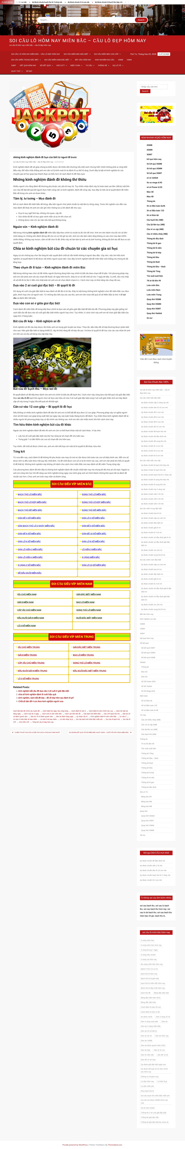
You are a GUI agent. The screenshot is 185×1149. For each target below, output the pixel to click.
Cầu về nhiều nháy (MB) (157, 233)
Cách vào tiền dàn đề (72, 714)
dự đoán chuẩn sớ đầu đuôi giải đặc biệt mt (155, 543)
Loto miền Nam (153, 290)
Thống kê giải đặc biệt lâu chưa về (154, 1122)
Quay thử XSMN (154, 304)
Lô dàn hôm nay (147, 1081)
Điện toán (75, 65)
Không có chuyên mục (150, 1077)
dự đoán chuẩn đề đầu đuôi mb (153, 436)
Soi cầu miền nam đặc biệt (56, 60)
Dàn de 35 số (146, 1036)
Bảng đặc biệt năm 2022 (150, 998)
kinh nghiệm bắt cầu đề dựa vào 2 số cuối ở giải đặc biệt (43, 691)
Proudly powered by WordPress (75, 1145)
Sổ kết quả (45, 65)
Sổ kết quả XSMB (154, 163)
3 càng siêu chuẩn (148, 955)
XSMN (129, 60)
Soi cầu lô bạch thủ (113, 719)
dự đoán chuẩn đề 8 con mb (152, 422)
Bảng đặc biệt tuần (148, 1002)
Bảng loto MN (146, 802)
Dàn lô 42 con (159, 1050)
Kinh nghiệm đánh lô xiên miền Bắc (103, 716)
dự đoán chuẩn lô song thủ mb (116, 2)
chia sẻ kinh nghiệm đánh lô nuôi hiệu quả (37, 694)
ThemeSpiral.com (115, 1145)
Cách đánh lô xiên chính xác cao (101, 711)
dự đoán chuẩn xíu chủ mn (152, 605)
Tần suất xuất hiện (155, 276)
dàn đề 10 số (163, 1055)
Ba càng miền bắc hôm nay (152, 964)
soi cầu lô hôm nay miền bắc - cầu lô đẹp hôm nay (33, 162)
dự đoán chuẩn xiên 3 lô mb (152, 499)
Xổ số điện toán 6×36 (149, 710)
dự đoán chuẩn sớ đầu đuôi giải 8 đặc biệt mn (156, 590)
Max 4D (150, 196)
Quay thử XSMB (154, 299)
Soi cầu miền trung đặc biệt (25, 60)
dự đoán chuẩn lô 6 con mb (152, 451)
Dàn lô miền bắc (147, 1055)
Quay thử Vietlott (154, 313)
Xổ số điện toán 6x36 (156, 205)
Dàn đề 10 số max (148, 1060)
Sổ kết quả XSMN (154, 168)
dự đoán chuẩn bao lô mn (151, 569)
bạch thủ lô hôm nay (149, 974)
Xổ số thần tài (153, 215)
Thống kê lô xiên (154, 247)
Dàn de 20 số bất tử (149, 1031)
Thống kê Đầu (153, 257)
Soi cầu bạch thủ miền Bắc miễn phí (89, 719)
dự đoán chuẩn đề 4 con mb (152, 412)
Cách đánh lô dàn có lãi (150, 1012)
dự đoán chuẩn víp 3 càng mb (153, 489)
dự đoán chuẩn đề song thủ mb (153, 441)
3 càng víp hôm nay (149, 959)
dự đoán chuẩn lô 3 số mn (151, 584)
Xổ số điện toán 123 (155, 210)
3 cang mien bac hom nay (151, 945)
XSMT (13, 65)
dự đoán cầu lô (82, 716)
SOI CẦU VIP (24, 722)
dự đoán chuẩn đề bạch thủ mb (153, 431)
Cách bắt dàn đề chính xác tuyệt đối (26, 711)
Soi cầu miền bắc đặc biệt (76, 54)
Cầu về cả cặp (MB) (155, 229)
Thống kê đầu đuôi (155, 238)
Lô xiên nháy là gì (66, 719)
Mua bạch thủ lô (147, 1091)
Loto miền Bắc (153, 285)
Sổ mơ (29, 71)
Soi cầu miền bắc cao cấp (106, 54)
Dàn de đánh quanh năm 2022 (153, 1045)
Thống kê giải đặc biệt (150, 1117)
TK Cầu (89, 65)
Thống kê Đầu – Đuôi (156, 266)
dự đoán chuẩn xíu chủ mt (151, 550)
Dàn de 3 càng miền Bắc (151, 1026)
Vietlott (60, 65)
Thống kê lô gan (154, 243)
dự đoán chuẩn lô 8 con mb (152, 456)
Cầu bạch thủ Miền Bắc (92, 714)
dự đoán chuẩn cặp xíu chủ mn (153, 565)
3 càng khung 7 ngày (149, 950)
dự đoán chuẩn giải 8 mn (151, 579)
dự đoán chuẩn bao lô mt (151, 513)
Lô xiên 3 (123, 716)
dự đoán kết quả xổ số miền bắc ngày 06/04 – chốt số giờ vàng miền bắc (99, 732)
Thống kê (102, 65)
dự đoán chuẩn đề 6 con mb (152, 417)
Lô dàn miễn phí (147, 1086)
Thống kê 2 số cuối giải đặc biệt (153, 1113)
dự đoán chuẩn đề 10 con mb (153, 427)
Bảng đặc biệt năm (161, 993)
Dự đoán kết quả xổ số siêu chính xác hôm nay (154, 1070)
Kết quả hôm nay (28, 65)
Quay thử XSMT (154, 308)
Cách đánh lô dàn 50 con (151, 1007)
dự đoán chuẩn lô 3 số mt (151, 532)
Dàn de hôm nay (162, 1036)
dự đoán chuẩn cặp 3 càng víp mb (155, 403)
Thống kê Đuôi (153, 262)
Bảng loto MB (146, 806)
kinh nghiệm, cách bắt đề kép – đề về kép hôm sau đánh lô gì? (46, 698)
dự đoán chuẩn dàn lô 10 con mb (154, 407)
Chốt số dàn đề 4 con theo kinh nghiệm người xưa (40, 701)
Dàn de (165, 1021)
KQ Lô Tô (117, 65)
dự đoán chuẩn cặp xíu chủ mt (153, 518)
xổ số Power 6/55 (154, 187)
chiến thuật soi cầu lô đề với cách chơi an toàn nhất (37, 732)
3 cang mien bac (147, 940)
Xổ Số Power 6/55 (148, 681)
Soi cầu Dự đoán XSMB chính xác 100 (154, 1101)
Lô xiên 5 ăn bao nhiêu (48, 719)
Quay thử (15, 71)
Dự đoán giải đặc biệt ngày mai (153, 1064)
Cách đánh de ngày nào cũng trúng (55, 711)
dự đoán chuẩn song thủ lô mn (153, 609)
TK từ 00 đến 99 (154, 280)
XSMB (120, 60)
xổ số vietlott (152, 177)
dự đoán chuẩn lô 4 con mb (54, 2)
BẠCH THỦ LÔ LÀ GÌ (149, 969)
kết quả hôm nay (154, 159)
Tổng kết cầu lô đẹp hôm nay (43, 722)
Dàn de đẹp (145, 1050)
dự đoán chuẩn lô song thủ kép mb (155, 480)
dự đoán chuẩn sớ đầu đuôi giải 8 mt (156, 537)
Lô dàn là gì (162, 1081)
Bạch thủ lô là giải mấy (150, 978)
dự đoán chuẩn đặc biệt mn (152, 574)
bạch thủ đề (145, 993)
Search (145, 91)
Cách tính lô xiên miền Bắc (52, 714)
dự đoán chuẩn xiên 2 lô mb (152, 494)
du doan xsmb (146, 1017)
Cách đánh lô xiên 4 (78, 711)
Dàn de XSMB (146, 1041)
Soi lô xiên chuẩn (148, 1108)
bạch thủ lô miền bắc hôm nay (153, 983)
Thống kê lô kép (154, 252)
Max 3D (150, 191)
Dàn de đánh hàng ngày (64, 716)
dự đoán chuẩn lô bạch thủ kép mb (84, 2)
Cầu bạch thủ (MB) (155, 219)
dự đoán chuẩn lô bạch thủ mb (153, 470)
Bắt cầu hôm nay (83, 60)
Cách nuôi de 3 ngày (31, 714)
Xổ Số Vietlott (146, 686)
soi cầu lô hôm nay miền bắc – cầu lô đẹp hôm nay (77, 40)
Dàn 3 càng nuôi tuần (149, 1021)
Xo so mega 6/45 (154, 182)
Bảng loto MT (146, 797)
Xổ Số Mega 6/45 (148, 691)
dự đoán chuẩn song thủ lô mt (153, 555)
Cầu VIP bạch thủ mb (112, 714)
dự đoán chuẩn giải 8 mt (151, 528)
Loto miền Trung (154, 294)
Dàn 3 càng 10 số (163, 1017)
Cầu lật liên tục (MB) (156, 224)
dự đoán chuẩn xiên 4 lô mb (152, 504)
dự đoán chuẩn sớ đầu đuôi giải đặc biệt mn (155, 598)
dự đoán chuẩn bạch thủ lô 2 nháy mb (156, 475)
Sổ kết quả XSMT (154, 173)
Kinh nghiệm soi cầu (104, 60)
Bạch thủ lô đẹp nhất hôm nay (153, 988)
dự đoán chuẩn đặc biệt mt (152, 523)
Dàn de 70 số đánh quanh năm (42, 716)
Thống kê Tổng (153, 271)
